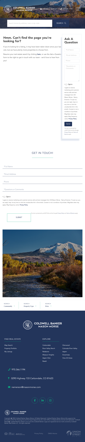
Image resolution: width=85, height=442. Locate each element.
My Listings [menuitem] (8, 352)
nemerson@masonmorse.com (26, 387)
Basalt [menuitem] (44, 361)
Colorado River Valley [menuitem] (69, 348)
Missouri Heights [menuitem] (48, 355)
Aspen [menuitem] (64, 352)
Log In (45, 9)
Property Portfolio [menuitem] (10, 348)
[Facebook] (35, 400)
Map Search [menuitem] (8, 345)
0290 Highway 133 (32, 378)
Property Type (29, 306)
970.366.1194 (67, 9)
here (39, 54)
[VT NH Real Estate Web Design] (74, 434)
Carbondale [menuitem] (46, 345)
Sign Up (54, 9)
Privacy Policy (72, 118)
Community (8, 306)
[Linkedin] (43, 400)
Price (47, 306)
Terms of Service (71, 213)
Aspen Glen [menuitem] (46, 358)
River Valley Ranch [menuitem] (48, 348)
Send (68, 124)
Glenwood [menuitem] (66, 345)
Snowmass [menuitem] (66, 355)
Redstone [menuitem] (45, 352)
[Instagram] (50, 400)
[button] (61, 23)
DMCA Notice (52, 433)
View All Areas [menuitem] (67, 358)
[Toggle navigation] (78, 9)
